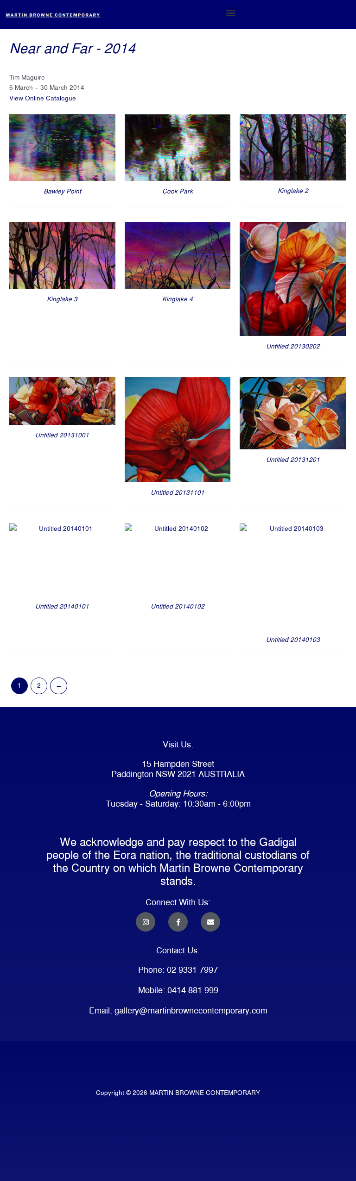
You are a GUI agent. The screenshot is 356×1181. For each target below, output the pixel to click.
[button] (230, 12)
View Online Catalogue (42, 98)
